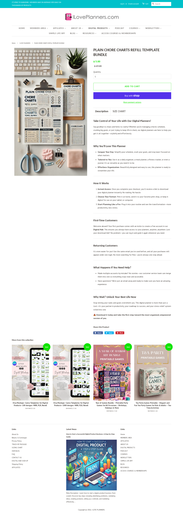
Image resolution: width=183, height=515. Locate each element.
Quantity (97, 72)
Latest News (71, 429)
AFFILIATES (58, 28)
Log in (122, 4)
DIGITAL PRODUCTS (98, 28)
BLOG (73, 33)
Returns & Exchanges (19, 438)
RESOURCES (89, 33)
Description (101, 111)
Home (22, 28)
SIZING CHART (17, 447)
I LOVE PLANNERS (24, 43)
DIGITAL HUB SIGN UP (20, 461)
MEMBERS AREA (38, 28)
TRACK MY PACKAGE (19, 444)
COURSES (134, 28)
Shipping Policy (17, 464)
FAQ (13, 454)
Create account (133, 4)
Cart (146, 4)
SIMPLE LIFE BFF (57, 33)
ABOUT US (76, 28)
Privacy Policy (17, 441)
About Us (15, 434)
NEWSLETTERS (153, 28)
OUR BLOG (16, 451)
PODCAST (119, 28)
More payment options (132, 102)
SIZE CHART (119, 111)
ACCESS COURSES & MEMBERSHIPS (119, 33)
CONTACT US (17, 457)
